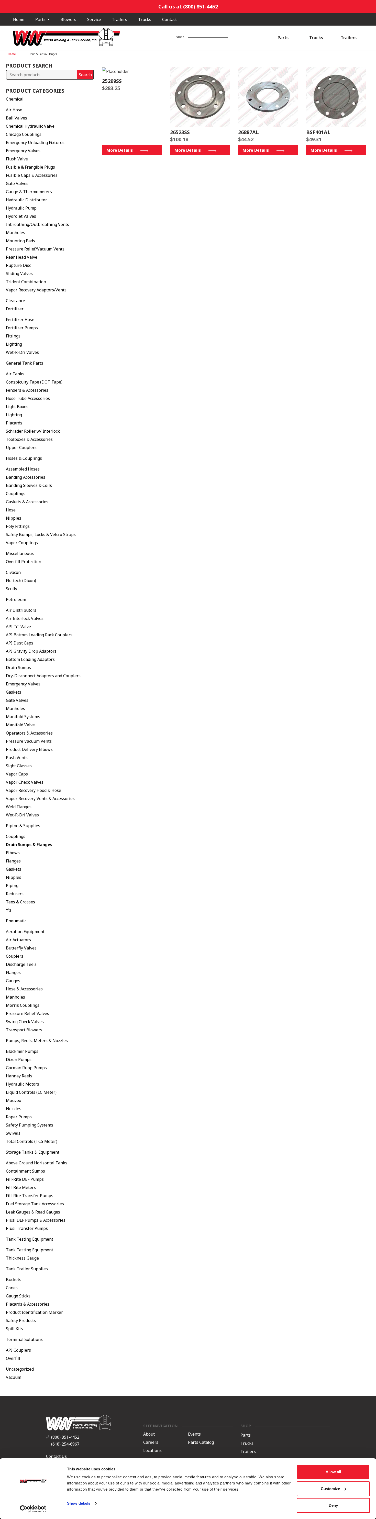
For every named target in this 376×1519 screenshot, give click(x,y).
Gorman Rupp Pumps (26, 1067)
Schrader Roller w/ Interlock (33, 431)
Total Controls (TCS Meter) (31, 1141)
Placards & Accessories (27, 1304)
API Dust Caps (19, 643)
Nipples (13, 518)
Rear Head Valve (21, 257)
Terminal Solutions (24, 1339)
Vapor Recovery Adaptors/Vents (36, 290)
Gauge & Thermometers (29, 191)
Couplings (15, 493)
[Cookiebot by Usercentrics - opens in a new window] (33, 1509)
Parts (41, 19)
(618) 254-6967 (65, 1444)
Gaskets (13, 692)
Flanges (13, 861)
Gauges (13, 980)
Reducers (15, 894)
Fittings (13, 336)
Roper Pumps (19, 1117)
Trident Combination (26, 282)
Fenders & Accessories (27, 390)
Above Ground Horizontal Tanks (36, 1163)
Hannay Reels (19, 1076)
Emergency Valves (23, 151)
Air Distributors (21, 610)
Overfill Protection (23, 561)
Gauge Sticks (18, 1296)
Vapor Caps (17, 774)
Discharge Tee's (21, 964)
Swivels (13, 1133)
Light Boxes (17, 406)
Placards (14, 423)
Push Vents (17, 757)
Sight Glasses (19, 766)
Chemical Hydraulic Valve (30, 126)
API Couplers (18, 1350)
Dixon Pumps (18, 1059)
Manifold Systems (23, 716)
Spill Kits (14, 1328)
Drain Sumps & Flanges (29, 844)
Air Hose (14, 110)
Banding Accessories (25, 477)
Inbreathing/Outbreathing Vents (37, 224)
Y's (8, 910)
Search (85, 75)
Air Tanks (15, 374)
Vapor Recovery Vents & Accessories (40, 798)
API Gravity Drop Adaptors (31, 651)
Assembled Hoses (23, 469)
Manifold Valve (20, 725)
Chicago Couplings (23, 134)
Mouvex (13, 1100)
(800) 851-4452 (65, 1437)
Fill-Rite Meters (21, 1187)
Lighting (14, 344)
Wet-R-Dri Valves (22, 352)
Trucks (144, 19)
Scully (11, 589)
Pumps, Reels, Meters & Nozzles (37, 1040)
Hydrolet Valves (21, 216)
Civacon (13, 572)
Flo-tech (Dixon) (21, 580)
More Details (119, 150)
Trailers (119, 19)
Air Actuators (18, 940)
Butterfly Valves (21, 948)
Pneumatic (16, 921)
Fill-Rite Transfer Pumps (29, 1195)
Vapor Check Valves (24, 782)
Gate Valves (17, 183)
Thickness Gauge (22, 1258)
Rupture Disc (18, 265)
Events (194, 1434)
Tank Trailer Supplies (27, 1269)
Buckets (13, 1279)
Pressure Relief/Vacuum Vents (35, 249)
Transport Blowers (24, 1030)
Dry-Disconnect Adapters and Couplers (43, 676)
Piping (12, 885)
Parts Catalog (201, 1442)
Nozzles (13, 1108)
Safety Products (21, 1320)
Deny (333, 1505)
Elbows (13, 853)
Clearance (15, 300)
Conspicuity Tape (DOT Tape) (34, 382)
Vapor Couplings (22, 542)
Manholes (15, 232)
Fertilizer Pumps (22, 328)
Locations (152, 1451)
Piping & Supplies (23, 825)
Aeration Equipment (25, 931)
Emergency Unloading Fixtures (35, 142)
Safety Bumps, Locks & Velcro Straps (41, 534)
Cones (12, 1288)
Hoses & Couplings (24, 458)
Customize (330, 1489)
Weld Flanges (18, 807)
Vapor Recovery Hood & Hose (33, 790)
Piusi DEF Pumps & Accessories (35, 1220)
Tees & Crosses (20, 902)
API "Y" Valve (18, 626)
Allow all (333, 1472)
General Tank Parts (24, 363)
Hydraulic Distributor (26, 200)
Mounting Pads (20, 241)
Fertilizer (15, 309)
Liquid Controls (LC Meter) (31, 1092)
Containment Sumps (25, 1171)
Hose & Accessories (24, 989)
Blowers (68, 19)
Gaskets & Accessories (27, 502)
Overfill (13, 1358)
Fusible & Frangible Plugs (30, 167)
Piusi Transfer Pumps (27, 1228)
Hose (11, 510)
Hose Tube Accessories (28, 398)
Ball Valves (16, 118)
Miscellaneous (20, 553)
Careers (150, 1442)
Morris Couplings (22, 1005)
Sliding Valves (19, 273)
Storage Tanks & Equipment (32, 1152)
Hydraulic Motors (22, 1084)
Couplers (14, 956)
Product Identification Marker (34, 1312)
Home (18, 19)
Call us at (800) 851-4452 (188, 6)
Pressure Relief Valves (27, 1013)
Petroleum (16, 599)
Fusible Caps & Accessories (32, 175)
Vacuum (13, 1377)
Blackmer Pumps (22, 1051)
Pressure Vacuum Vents (29, 741)
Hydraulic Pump (21, 208)
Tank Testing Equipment (29, 1239)
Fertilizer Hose (20, 319)
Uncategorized (20, 1369)
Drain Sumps (18, 667)
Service (94, 19)
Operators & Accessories (29, 733)
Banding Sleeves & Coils (29, 485)
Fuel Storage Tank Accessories (35, 1204)
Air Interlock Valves (24, 618)
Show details (78, 1503)
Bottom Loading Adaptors (30, 659)
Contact (169, 19)
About (149, 1434)
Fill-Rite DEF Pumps (25, 1179)
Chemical (15, 99)
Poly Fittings (18, 526)
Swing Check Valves (25, 1021)
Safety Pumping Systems (29, 1125)
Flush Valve (17, 159)
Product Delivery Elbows (29, 749)
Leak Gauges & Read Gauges (33, 1212)
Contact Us (56, 1456)
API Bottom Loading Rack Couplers (39, 635)
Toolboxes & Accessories (29, 439)
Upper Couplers (21, 447)
